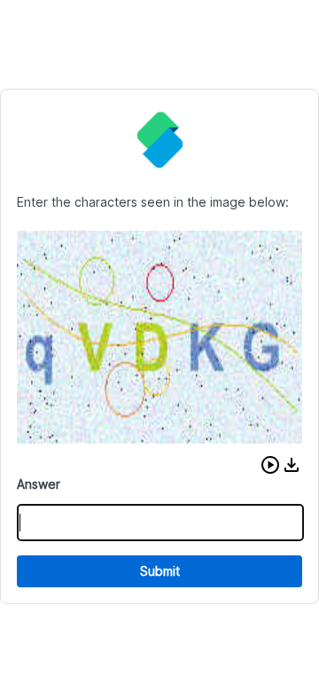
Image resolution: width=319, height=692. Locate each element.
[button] (270, 465)
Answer (38, 483)
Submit (160, 570)
